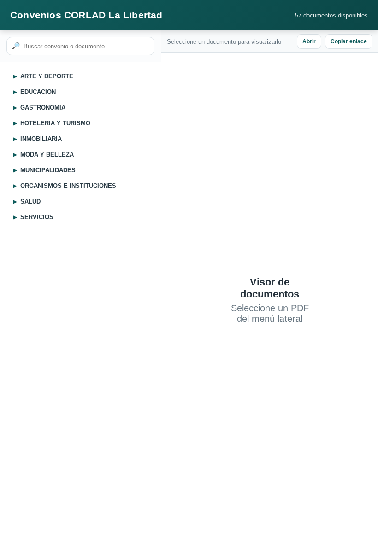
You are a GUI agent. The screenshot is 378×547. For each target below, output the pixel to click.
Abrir (309, 41)
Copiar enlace (349, 41)
